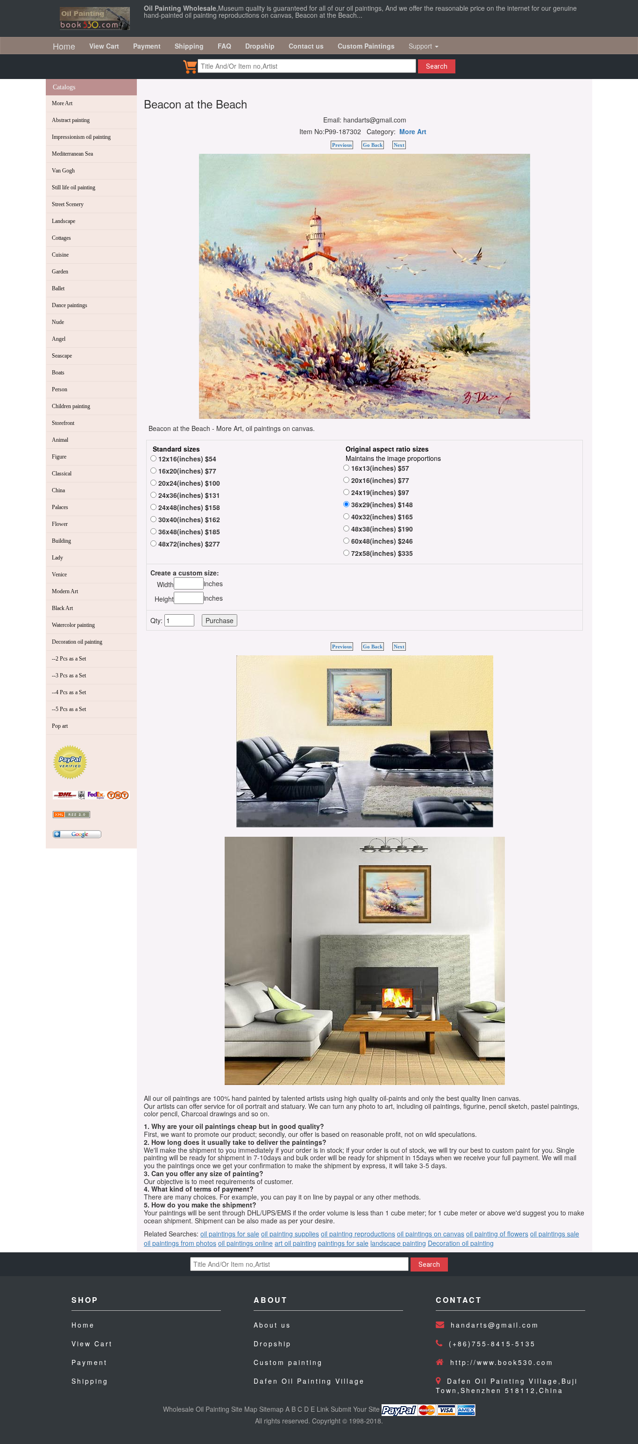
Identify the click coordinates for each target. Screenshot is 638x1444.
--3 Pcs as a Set (69, 675)
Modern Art (65, 591)
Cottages (61, 238)
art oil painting (295, 1243)
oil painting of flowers (497, 1233)
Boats (58, 372)
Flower (60, 524)
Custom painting (288, 1362)
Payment (89, 1362)
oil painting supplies (290, 1233)
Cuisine (60, 254)
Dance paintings (69, 305)
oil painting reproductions (358, 1233)
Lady (57, 557)
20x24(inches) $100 (188, 483)
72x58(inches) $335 (381, 553)
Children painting (71, 406)
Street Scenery (68, 204)
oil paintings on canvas (430, 1233)
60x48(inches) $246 (381, 541)
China (58, 490)
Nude (58, 322)
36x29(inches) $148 (381, 504)
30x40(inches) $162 (188, 519)
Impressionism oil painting (81, 137)
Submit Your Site (355, 1409)
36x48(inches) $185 (188, 531)
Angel (58, 339)
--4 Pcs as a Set (69, 692)
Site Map (244, 1409)
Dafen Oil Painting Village (309, 1381)
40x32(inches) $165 (381, 516)
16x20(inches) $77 (186, 470)
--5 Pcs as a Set (69, 709)
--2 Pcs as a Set (69, 658)
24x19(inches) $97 (379, 492)
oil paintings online (245, 1243)
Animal (60, 440)
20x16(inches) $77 (379, 480)
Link (323, 1409)
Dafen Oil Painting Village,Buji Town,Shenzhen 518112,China (507, 1385)
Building (61, 541)
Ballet (58, 288)
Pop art (60, 726)
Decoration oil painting (77, 642)
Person (59, 389)
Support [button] (421, 45)
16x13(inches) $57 (379, 468)
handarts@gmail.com (495, 1324)
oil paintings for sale (229, 1233)
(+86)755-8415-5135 (492, 1343)
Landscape (63, 221)
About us (272, 1324)
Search (436, 66)
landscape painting (398, 1243)
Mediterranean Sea (72, 154)
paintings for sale (343, 1243)
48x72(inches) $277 (188, 543)
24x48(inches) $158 (188, 507)
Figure (59, 456)
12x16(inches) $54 (186, 458)
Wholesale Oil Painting (196, 1409)
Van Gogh (63, 170)
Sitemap (271, 1409)
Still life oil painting (73, 187)
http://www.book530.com (501, 1362)
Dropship (272, 1343)
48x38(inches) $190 (381, 528)
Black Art (62, 608)
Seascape (62, 355)
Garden (60, 271)
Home (64, 46)
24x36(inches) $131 (188, 495)
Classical (61, 473)
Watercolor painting (73, 625)
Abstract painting (71, 120)
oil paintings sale (554, 1233)
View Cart (92, 1343)
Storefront (63, 423)
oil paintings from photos (180, 1243)
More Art (62, 103)
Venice (59, 574)
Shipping (89, 1381)
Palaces (60, 507)
